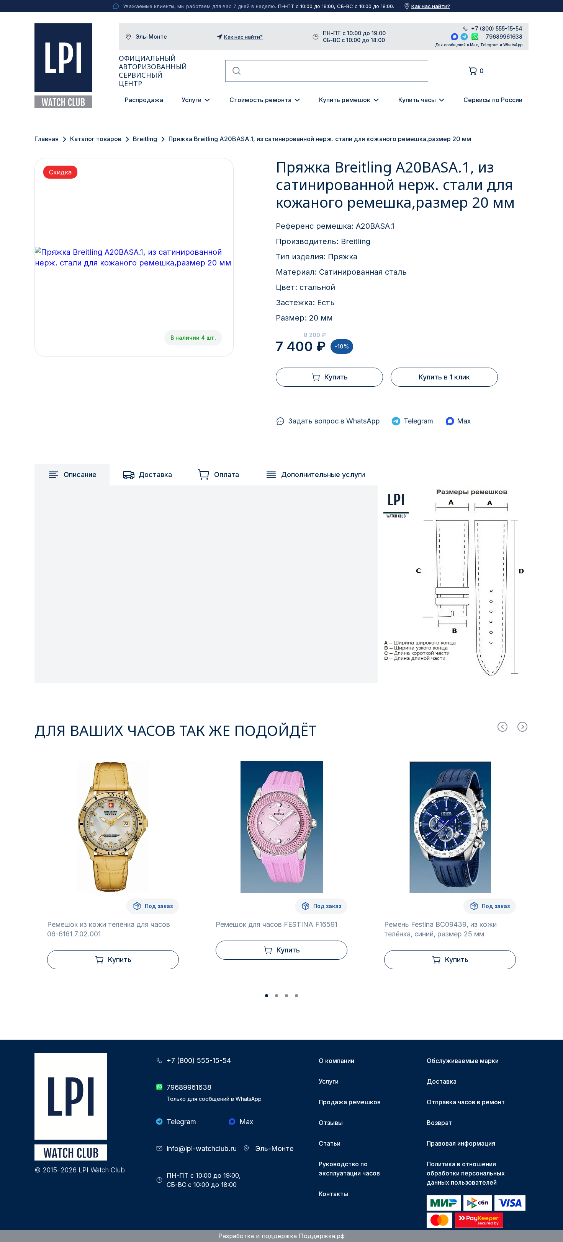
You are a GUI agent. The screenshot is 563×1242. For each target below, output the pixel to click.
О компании (336, 1061)
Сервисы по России (492, 100)
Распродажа (144, 100)
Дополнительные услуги (323, 474)
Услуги (191, 100)
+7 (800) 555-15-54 (496, 28)
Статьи (329, 1143)
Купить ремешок (344, 100)
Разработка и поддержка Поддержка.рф (281, 1236)
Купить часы (417, 100)
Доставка (155, 474)
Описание (80, 474)
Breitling (145, 139)
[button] (267, 996)
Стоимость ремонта (260, 100)
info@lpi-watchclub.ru (202, 1148)
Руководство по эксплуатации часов (349, 1168)
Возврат (439, 1122)
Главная (46, 139)
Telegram (464, 37)
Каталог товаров (95, 139)
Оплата (226, 474)
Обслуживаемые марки (463, 1061)
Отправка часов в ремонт (466, 1102)
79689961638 (504, 36)
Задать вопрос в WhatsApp (334, 421)
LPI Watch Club (63, 65)
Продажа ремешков (350, 1102)
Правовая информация (461, 1143)
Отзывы (331, 1122)
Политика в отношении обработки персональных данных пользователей (466, 1173)
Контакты (333, 1194)
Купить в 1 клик (444, 377)
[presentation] (502, 727)
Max (454, 37)
